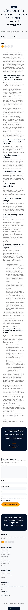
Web (2, 491)
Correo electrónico (5, 486)
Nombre (3, 480)
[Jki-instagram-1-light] (9, 542)
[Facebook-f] (2, 542)
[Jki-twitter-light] (6, 542)
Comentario (4, 464)
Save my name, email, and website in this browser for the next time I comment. (13, 499)
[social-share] (2, 46)
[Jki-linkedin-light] (12, 542)
